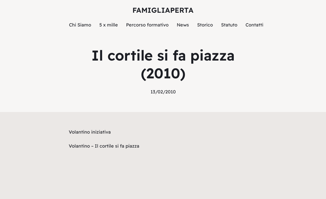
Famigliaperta (163, 10)
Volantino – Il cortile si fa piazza (104, 146)
